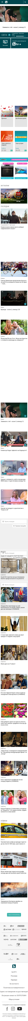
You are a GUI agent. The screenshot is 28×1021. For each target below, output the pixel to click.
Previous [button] (4, 196)
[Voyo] (5, 939)
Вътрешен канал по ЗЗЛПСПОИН (14, 995)
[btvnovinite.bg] (13, 935)
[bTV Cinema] (21, 926)
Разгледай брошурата (19, 159)
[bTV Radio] (14, 954)
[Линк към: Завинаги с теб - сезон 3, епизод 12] (14, 417)
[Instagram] (13, 1008)
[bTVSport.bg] (21, 939)
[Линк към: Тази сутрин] (21, 142)
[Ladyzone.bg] (12, 939)
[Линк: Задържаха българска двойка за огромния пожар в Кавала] (14, 896)
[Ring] (23, 929)
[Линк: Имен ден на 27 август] (14, 659)
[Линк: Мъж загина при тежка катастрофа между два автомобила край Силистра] (14, 867)
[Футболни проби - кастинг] (14, 196)
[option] (14, 196)
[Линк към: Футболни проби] (21, 117)
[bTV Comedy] (12, 926)
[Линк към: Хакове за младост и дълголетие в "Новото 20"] (14, 503)
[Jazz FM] (22, 954)
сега (4, 34)
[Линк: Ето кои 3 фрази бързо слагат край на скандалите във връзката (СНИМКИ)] (14, 688)
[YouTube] (19, 1008)
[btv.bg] (5, 926)
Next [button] (24, 196)
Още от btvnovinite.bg (14, 914)
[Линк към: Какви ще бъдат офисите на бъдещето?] (14, 446)
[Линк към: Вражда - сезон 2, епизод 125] (14, 305)
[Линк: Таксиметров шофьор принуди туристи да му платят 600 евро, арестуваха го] (14, 837)
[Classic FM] (10, 959)
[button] (4, 20)
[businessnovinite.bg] (22, 935)
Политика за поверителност (14, 988)
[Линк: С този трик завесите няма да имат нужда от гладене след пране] (14, 630)
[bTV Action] (6, 929)
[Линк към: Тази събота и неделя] (7, 142)
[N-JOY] (6, 954)
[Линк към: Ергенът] (7, 117)
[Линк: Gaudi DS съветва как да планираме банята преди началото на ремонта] (14, 572)
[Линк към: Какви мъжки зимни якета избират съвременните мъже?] (14, 223)
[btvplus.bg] (5, 935)
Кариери (14, 980)
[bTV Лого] (14, 966)
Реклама (14, 976)
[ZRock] (18, 959)
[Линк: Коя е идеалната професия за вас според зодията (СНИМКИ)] (14, 775)
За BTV (14, 972)
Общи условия (14, 999)
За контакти (14, 984)
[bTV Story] (15, 929)
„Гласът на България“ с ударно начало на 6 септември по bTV (14, 27)
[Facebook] (7, 1008)
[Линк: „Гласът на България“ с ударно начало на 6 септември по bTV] (14, 14)
